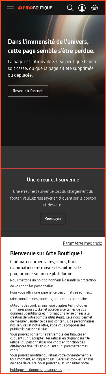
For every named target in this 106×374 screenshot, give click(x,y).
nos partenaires (77, 298)
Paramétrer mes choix (82, 243)
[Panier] (94, 7)
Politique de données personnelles (36, 369)
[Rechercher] (69, 8)
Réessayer (53, 218)
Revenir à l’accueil (28, 91)
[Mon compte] (82, 7)
